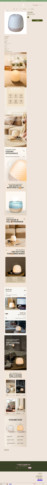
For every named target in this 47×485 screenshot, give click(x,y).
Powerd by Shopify (5, 483)
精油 (16, 9)
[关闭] (42, 1)
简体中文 (34, 5)
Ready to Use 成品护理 (22, 9)
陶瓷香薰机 (7, 10)
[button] (39, 5)
